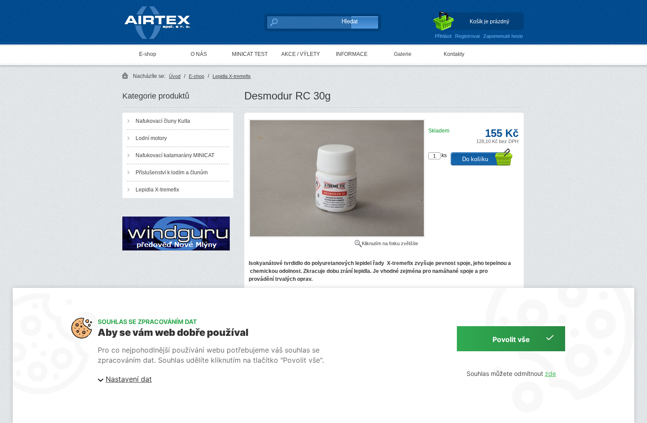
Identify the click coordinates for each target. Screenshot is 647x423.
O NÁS (199, 54)
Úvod (174, 76)
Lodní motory (151, 138)
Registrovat (467, 36)
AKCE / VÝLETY (300, 54)
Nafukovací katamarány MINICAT (175, 155)
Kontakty (454, 54)
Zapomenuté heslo (503, 36)
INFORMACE (352, 54)
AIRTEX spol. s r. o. (163, 7)
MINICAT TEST (250, 54)
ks (444, 155)
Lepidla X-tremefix (232, 76)
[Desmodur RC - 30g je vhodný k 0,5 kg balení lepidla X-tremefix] (337, 236)
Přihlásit (443, 36)
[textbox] (299, 22)
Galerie (403, 54)
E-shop (147, 54)
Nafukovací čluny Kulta (163, 121)
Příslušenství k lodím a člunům (172, 172)
